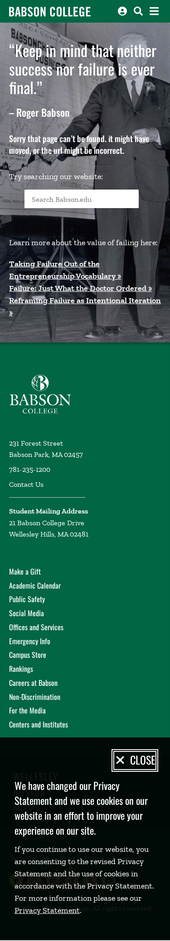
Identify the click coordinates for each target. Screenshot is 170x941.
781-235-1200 (29, 469)
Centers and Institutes (38, 724)
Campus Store (27, 654)
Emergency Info (29, 641)
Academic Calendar (35, 585)
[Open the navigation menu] (154, 11)
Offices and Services (36, 627)
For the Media (27, 710)
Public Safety (27, 599)
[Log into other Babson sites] (122, 11)
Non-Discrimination (34, 696)
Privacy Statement (47, 910)
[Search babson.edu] (138, 11)
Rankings (21, 668)
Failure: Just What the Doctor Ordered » (80, 288)
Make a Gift (25, 571)
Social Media (26, 613)
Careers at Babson (33, 682)
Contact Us (26, 484)
